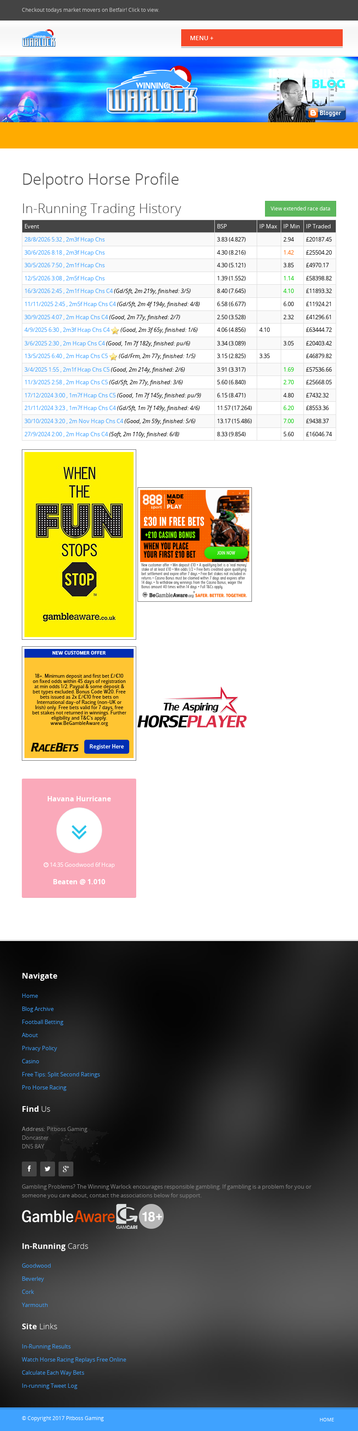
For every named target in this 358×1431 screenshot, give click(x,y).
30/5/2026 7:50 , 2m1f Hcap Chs (64, 265)
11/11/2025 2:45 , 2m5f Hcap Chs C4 (70, 304)
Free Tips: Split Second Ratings (61, 1074)
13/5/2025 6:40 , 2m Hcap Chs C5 (66, 356)
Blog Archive (38, 1009)
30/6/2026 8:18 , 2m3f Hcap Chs (64, 252)
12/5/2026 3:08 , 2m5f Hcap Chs (64, 278)
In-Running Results (46, 1346)
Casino (30, 1061)
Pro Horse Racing (44, 1087)
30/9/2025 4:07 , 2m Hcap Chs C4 (66, 317)
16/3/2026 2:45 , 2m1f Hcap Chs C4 (68, 291)
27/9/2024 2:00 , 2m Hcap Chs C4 (66, 434)
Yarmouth (35, 1305)
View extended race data (300, 208)
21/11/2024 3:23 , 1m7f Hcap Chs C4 (70, 408)
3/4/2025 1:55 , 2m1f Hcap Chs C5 (67, 369)
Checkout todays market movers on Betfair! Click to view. (90, 10)
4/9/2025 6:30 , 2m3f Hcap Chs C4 (67, 330)
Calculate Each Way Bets (53, 1372)
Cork (28, 1292)
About (30, 1035)
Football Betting (42, 1022)
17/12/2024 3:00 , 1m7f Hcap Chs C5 (70, 395)
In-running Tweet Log (49, 1386)
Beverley (33, 1279)
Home (30, 996)
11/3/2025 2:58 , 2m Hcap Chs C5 (66, 382)
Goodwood (36, 1265)
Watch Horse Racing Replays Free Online (74, 1359)
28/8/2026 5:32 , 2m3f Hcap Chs (64, 239)
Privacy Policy (39, 1048)
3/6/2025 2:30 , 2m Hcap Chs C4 (64, 343)
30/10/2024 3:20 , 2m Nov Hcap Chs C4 (73, 421)
